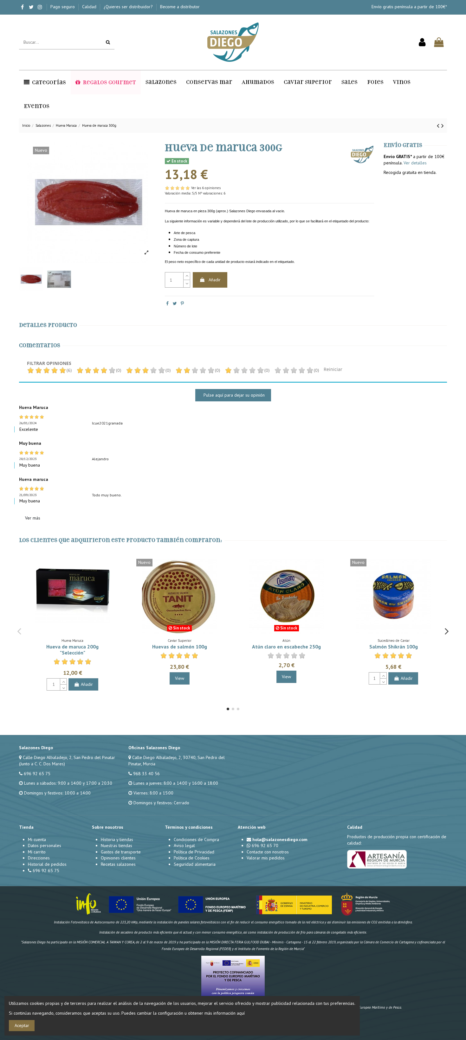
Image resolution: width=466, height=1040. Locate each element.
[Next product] (442, 125)
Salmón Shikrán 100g (393, 646)
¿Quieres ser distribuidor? (129, 7)
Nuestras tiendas (116, 845)
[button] (45, 82)
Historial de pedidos (47, 864)
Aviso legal (184, 845)
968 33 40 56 (146, 773)
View (179, 678)
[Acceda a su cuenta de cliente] (422, 42)
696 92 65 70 (265, 845)
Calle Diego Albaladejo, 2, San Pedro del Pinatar (69, 757)
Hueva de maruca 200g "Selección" (72, 649)
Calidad (90, 7)
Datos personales (44, 845)
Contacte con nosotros (268, 852)
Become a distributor (180, 7)
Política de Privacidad (194, 852)
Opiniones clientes (118, 858)
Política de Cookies (192, 858)
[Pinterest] (182, 303)
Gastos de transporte (121, 852)
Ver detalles (415, 163)
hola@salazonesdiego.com (279, 839)
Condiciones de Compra (196, 839)
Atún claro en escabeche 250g (286, 646)
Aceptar (22, 1025)
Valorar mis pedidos (266, 858)
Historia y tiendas (117, 839)
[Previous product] (439, 125)
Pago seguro (63, 7)
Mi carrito (37, 852)
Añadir (215, 280)
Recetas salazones (118, 864)
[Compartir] (167, 303)
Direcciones (39, 858)
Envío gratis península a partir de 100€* (409, 7)
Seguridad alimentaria (195, 864)
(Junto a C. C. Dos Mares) (42, 764)
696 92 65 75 (37, 773)
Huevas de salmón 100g (179, 646)
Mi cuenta (37, 839)
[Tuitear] (175, 303)
